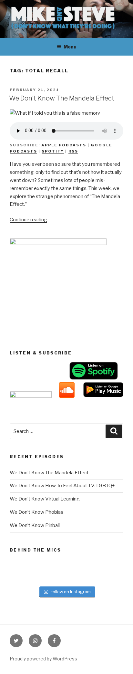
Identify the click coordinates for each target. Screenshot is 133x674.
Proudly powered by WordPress (43, 658)
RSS (73, 151)
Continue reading (28, 220)
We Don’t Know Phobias (36, 512)
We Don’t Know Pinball (35, 525)
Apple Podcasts (63, 145)
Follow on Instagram (71, 591)
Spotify (53, 151)
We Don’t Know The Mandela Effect (61, 98)
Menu (70, 46)
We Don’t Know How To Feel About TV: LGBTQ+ (62, 486)
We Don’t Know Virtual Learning (45, 499)
